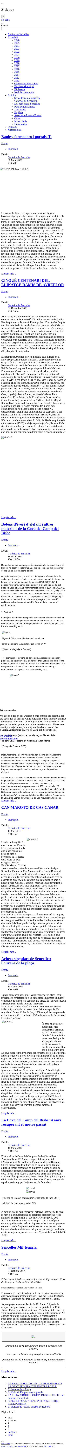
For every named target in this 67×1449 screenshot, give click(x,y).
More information (9, 738)
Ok (1, 735)
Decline (8, 735)
